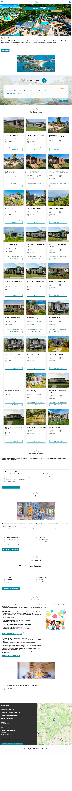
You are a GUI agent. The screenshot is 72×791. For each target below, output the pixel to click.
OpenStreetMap (70, 744)
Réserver (5, 50)
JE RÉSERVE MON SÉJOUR (10, 549)
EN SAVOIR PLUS (14, 149)
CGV (34, 749)
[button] (69, 237)
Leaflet (66, 744)
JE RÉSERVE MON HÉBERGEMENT (12, 744)
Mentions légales (28, 749)
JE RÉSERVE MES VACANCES (11, 487)
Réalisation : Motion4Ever (42, 749)
